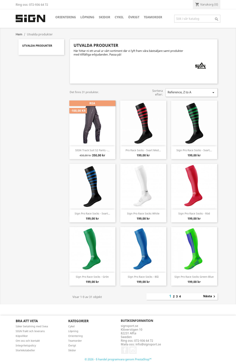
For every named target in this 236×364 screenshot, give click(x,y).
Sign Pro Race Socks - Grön (92, 276)
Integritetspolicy (26, 345)
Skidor (104, 17)
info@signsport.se (148, 344)
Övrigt (133, 17)
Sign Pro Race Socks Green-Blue (194, 276)
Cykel (119, 17)
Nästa (209, 296)
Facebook (125, 350)
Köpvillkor (22, 336)
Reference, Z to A (192, 92)
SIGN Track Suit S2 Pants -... (92, 150)
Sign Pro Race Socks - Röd (194, 213)
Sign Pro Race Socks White (143, 213)
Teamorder (153, 17)
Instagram (133, 350)
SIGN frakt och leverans (30, 331)
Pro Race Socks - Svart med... (143, 150)
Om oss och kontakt (28, 340)
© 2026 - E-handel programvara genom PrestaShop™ (118, 359)
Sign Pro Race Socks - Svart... (194, 150)
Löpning (87, 17)
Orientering (65, 17)
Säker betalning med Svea (32, 326)
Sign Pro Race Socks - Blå (143, 276)
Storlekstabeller (25, 350)
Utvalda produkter (37, 45)
